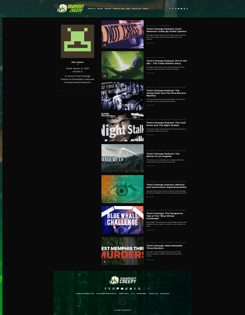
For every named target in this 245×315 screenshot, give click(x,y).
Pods (128, 8)
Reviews (108, 8)
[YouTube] (181, 8)
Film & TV (92, 8)
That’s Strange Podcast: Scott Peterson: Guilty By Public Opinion (166, 30)
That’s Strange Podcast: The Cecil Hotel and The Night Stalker (166, 124)
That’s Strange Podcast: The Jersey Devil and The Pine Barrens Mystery (166, 93)
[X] (172, 8)
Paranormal (141, 293)
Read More (150, 43)
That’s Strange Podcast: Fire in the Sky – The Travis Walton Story (166, 62)
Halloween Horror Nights (106, 293)
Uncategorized (164, 26)
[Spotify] (184, 8)
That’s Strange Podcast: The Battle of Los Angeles (163, 155)
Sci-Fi (133, 293)
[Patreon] (178, 8)
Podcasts (161, 57)
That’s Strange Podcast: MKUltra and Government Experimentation (166, 186)
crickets (161, 87)
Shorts (145, 8)
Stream (100, 8)
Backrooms (164, 293)
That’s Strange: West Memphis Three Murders (164, 246)
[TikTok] (126, 288)
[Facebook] (170, 8)
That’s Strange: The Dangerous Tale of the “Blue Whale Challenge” (164, 216)
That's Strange (180, 87)
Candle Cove (153, 293)
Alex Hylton (77, 62)
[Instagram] (175, 8)
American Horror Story (85, 293)
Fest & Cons (136, 8)
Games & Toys (118, 8)
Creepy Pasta (124, 293)
